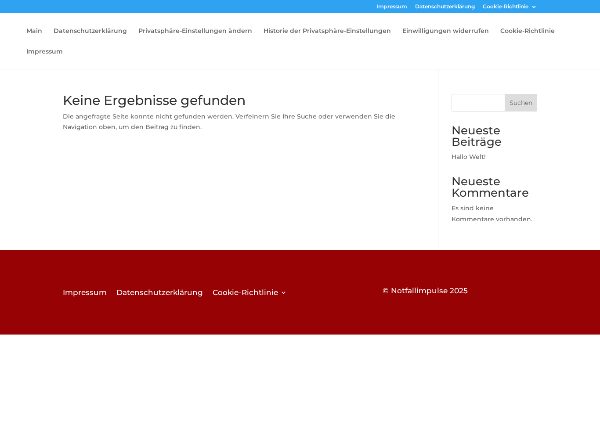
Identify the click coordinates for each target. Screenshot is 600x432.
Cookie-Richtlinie (505, 7)
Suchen (521, 103)
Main (34, 31)
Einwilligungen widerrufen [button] (445, 31)
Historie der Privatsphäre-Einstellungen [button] (327, 31)
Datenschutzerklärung (445, 7)
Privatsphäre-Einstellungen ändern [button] (195, 31)
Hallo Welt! (469, 157)
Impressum (391, 7)
